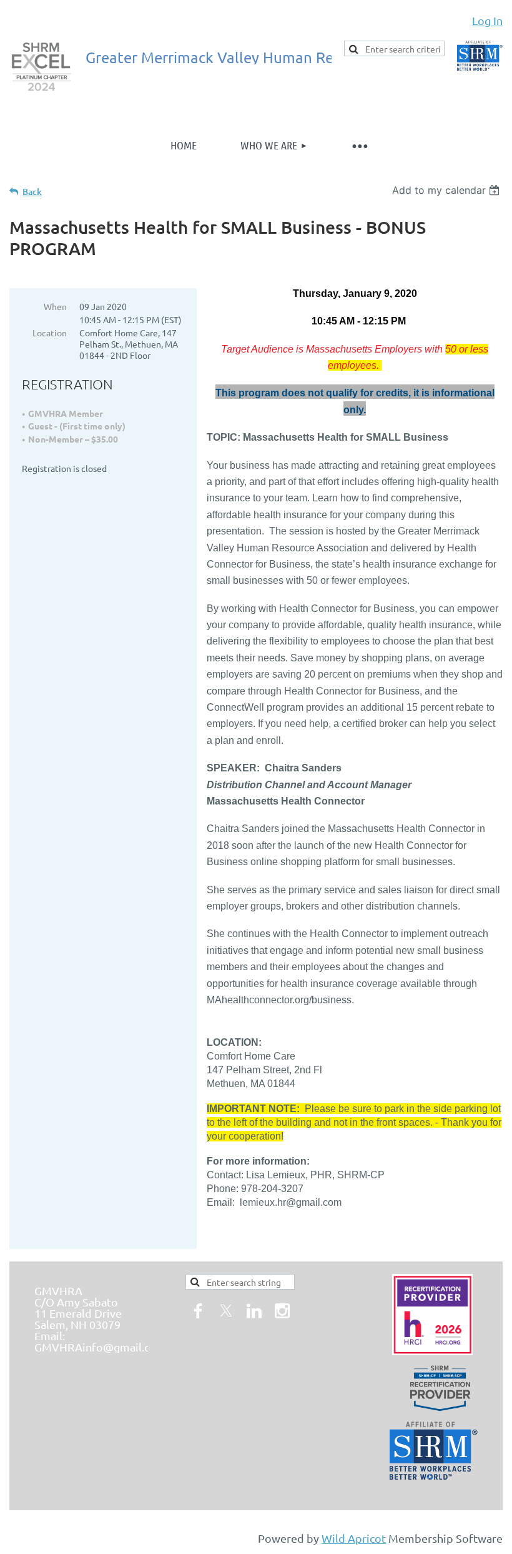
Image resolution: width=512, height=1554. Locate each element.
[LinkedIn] (254, 1311)
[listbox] (447, 190)
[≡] (359, 145)
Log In (487, 20)
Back (32, 192)
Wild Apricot (354, 1538)
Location (49, 332)
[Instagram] (282, 1311)
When (55, 306)
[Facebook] (198, 1311)
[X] (226, 1311)
